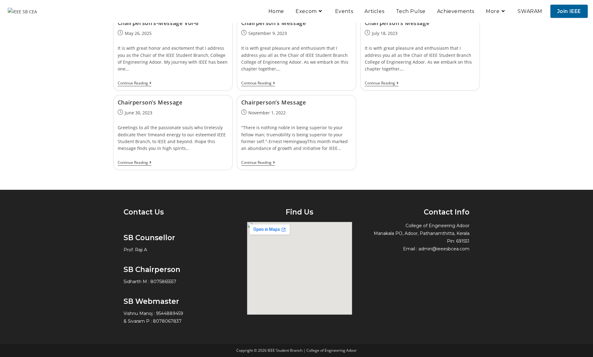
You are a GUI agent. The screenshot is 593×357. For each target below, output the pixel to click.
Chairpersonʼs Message (273, 23)
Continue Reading (134, 83)
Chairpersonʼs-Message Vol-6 (158, 23)
